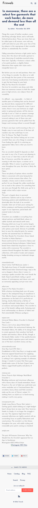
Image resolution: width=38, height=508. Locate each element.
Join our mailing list (19, 486)
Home (9, 474)
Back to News (20, 467)
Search (15, 480)
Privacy (22, 480)
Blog (23, 474)
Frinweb (21, 502)
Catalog (17, 474)
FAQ (29, 474)
